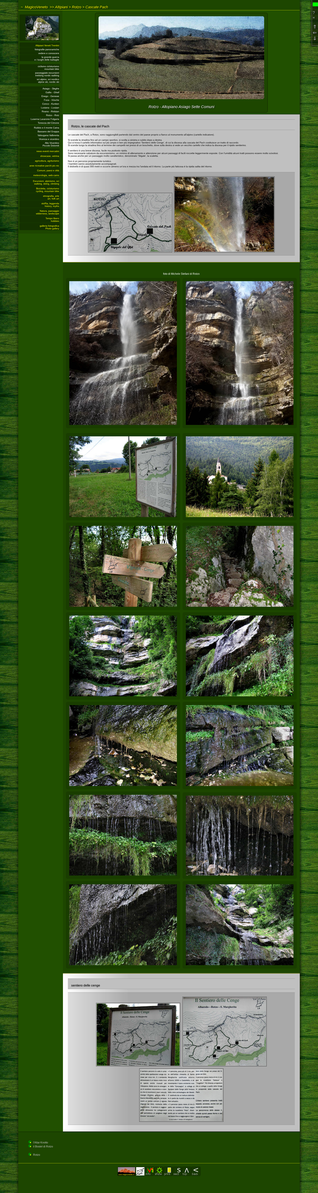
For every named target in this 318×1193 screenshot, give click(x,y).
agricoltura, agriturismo (47, 160)
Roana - (50, 111)
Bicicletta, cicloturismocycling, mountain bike (47, 189)
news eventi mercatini (47, 151)
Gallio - (52, 92)
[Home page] (40, 40)
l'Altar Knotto (40, 1142)
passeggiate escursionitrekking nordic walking (47, 74)
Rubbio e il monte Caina (46, 127)
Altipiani (61, 7)
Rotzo (76, 7)
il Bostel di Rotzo (43, 1146)
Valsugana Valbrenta (48, 135)
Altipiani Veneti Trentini (47, 45)
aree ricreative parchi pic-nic (44, 165)
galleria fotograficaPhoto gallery (49, 227)
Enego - (50, 96)
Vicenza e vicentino (49, 139)
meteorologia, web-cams (46, 175)
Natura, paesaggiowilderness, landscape (47, 212)
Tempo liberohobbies (52, 219)
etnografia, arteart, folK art (51, 197)
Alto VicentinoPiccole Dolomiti (51, 144)
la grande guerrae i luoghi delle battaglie (46, 58)
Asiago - (51, 88)
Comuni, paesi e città (48, 170)
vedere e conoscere (48, 53)
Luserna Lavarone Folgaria (45, 119)
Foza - (51, 100)
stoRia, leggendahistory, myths (50, 204)
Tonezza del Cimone (48, 123)
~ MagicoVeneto (34, 7)
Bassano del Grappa (48, 131)
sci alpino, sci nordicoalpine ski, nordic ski (48, 80)
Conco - (50, 103)
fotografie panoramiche (47, 49)
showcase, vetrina (49, 156)
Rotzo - (52, 115)
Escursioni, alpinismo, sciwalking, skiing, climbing (46, 182)
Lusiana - (50, 107)
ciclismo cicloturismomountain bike (48, 67)
